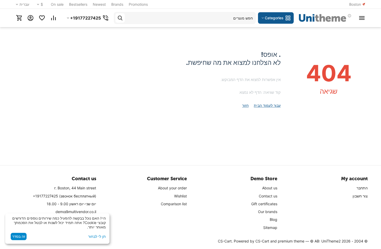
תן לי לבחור (97, 236)
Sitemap (270, 227)
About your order (172, 188)
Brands (117, 4)
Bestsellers (78, 4)
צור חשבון (360, 196)
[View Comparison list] (53, 18)
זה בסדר (18, 236)
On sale (57, 4)
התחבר (362, 188)
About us (269, 188)
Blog (273, 219)
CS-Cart (262, 241)
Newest (99, 4)
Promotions (138, 4)
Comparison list (174, 204)
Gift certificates (264, 204)
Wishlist (180, 196)
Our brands (267, 211)
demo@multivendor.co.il (76, 211)
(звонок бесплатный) (64, 196)
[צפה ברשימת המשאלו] (42, 18)
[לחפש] (120, 18)
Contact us (268, 196)
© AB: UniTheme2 (325, 241)
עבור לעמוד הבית (267, 105)
